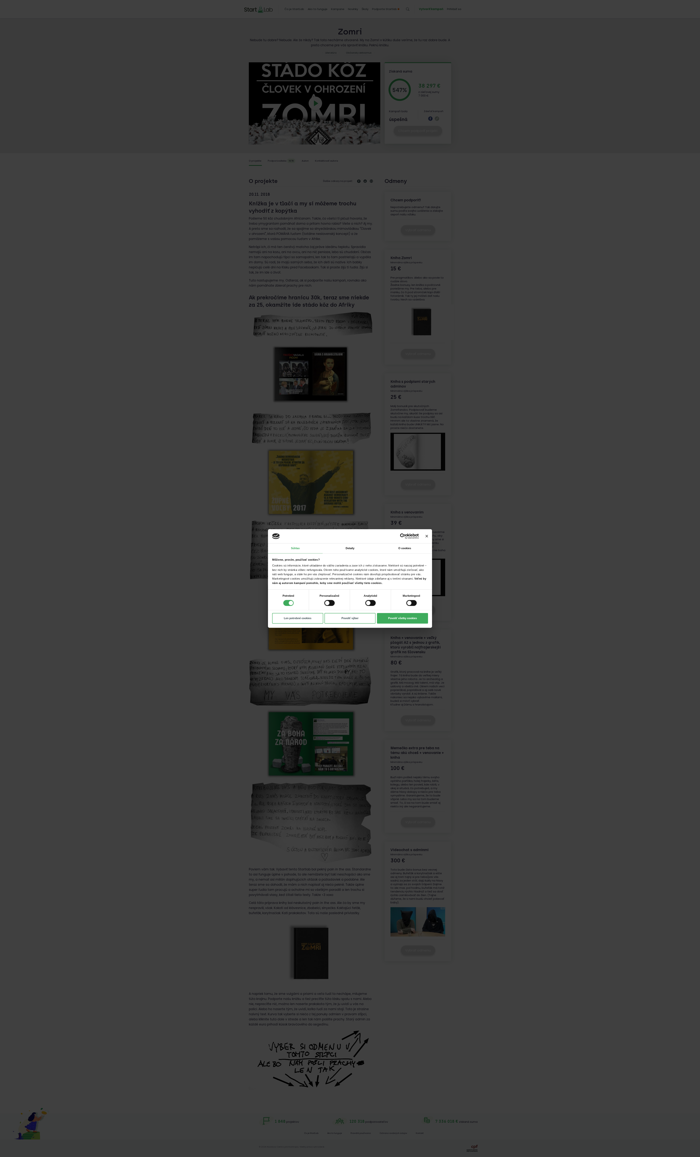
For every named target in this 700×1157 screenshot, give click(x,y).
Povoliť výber (350, 618)
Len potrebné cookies (297, 618)
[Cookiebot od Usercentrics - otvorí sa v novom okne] (403, 536)
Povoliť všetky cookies (402, 618)
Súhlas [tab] (295, 548)
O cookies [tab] (404, 548)
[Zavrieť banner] (426, 536)
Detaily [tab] (350, 548)
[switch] (329, 603)
